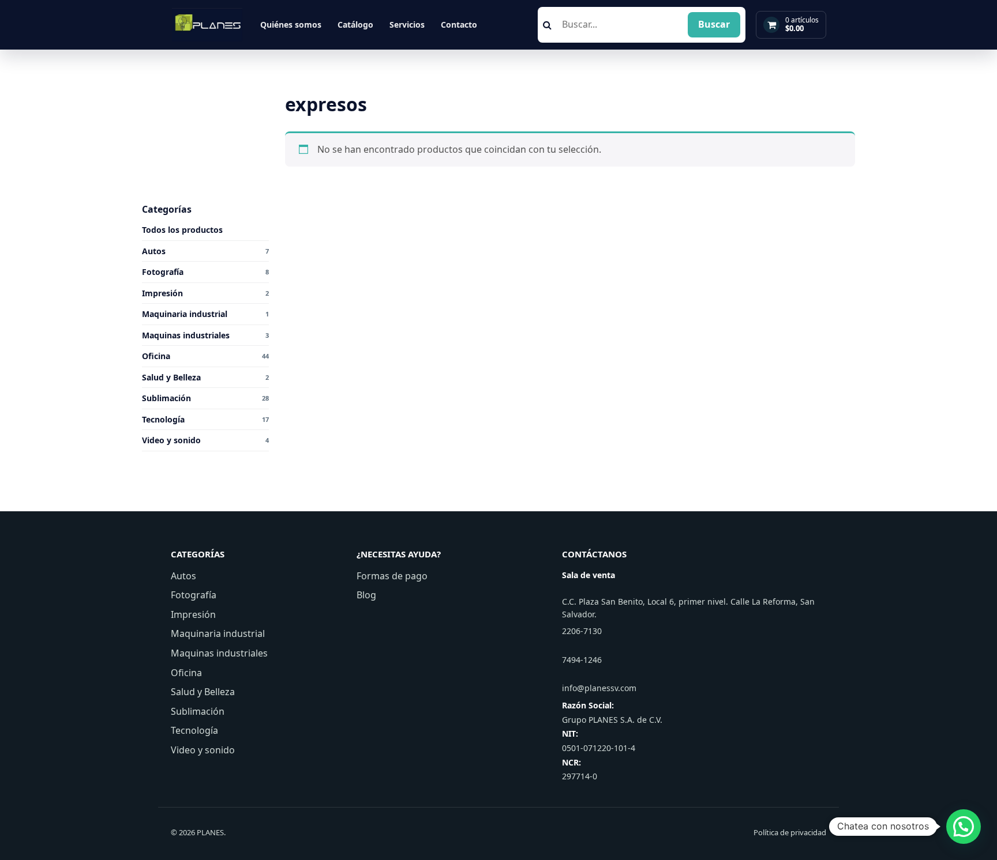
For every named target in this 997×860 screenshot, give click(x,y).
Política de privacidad (790, 832)
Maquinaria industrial (218, 633)
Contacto (459, 24)
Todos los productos (182, 229)
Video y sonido (203, 750)
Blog (366, 595)
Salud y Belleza (203, 691)
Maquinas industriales (219, 653)
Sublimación (197, 711)
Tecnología (194, 730)
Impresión (193, 614)
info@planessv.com (599, 687)
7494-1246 (582, 659)
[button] (963, 826)
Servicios (407, 24)
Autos (183, 575)
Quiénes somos (290, 24)
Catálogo (355, 24)
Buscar (714, 24)
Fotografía (193, 595)
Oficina (186, 672)
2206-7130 (582, 630)
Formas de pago (392, 575)
